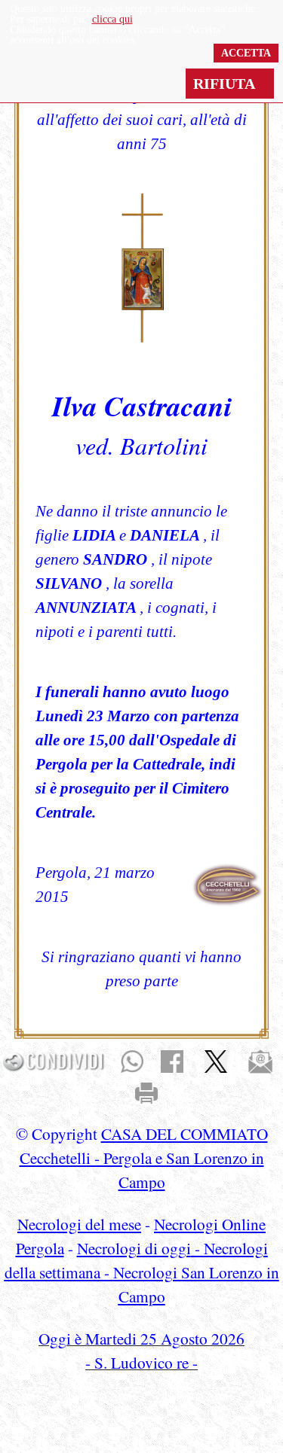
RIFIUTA (229, 83)
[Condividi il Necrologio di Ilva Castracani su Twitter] (216, 1060)
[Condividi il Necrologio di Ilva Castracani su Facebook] (172, 1060)
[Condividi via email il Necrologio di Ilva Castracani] (260, 1060)
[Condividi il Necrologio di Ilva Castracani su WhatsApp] (132, 1060)
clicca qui (112, 19)
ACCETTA (246, 53)
